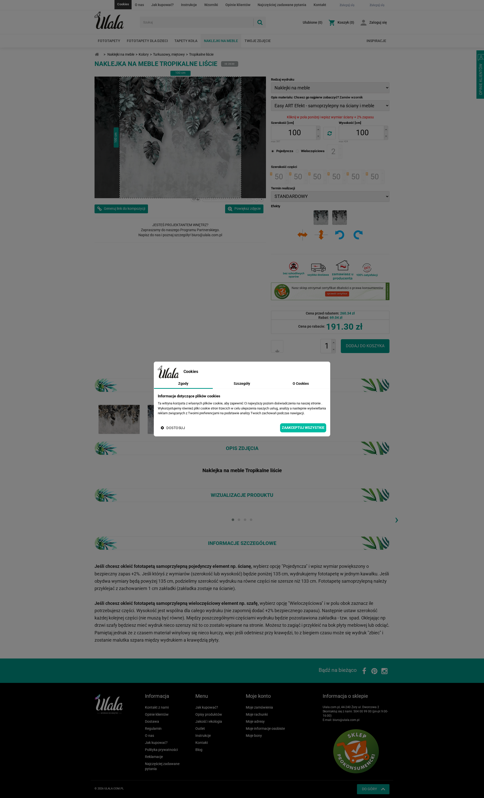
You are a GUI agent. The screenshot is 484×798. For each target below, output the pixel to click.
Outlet (200, 728)
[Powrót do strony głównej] (97, 54)
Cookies (123, 4)
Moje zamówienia (259, 707)
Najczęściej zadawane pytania (282, 5)
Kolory (144, 54)
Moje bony (254, 736)
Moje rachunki (257, 714)
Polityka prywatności (161, 750)
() (312, 22)
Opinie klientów (237, 5)
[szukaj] (259, 22)
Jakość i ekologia (208, 721)
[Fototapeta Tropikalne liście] (119, 419)
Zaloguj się (378, 22)
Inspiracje (376, 41)
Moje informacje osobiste (265, 728)
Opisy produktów (208, 714)
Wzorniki (211, 5)
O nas (139, 5)
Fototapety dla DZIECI (147, 41)
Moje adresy (255, 721)
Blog (198, 750)
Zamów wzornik (351, 97)
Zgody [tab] (183, 383)
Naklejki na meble (221, 41)
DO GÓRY (369, 789)
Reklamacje (154, 757)
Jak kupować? (162, 5)
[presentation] (396, 519)
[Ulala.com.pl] (115, 20)
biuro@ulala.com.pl (346, 720)
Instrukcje (189, 5)
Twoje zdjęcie (258, 41)
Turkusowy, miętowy (169, 54)
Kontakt (320, 5)
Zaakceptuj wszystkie (303, 428)
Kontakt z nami (157, 707)
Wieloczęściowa (312, 151)
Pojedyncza (284, 151)
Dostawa (152, 721)
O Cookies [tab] (301, 383)
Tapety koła (185, 41)
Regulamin (153, 728)
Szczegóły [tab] (242, 383)
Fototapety (109, 41)
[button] (318, 129)
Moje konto (258, 696)
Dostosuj (175, 428)
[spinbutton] (294, 132)
